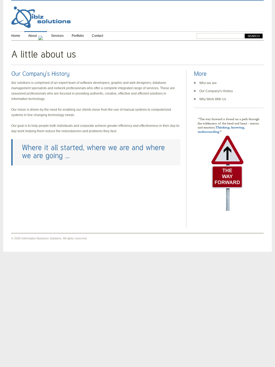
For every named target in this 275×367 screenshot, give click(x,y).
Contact (97, 36)
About (32, 36)
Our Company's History (216, 91)
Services (57, 36)
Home (15, 36)
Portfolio (78, 36)
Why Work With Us (212, 99)
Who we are (208, 83)
